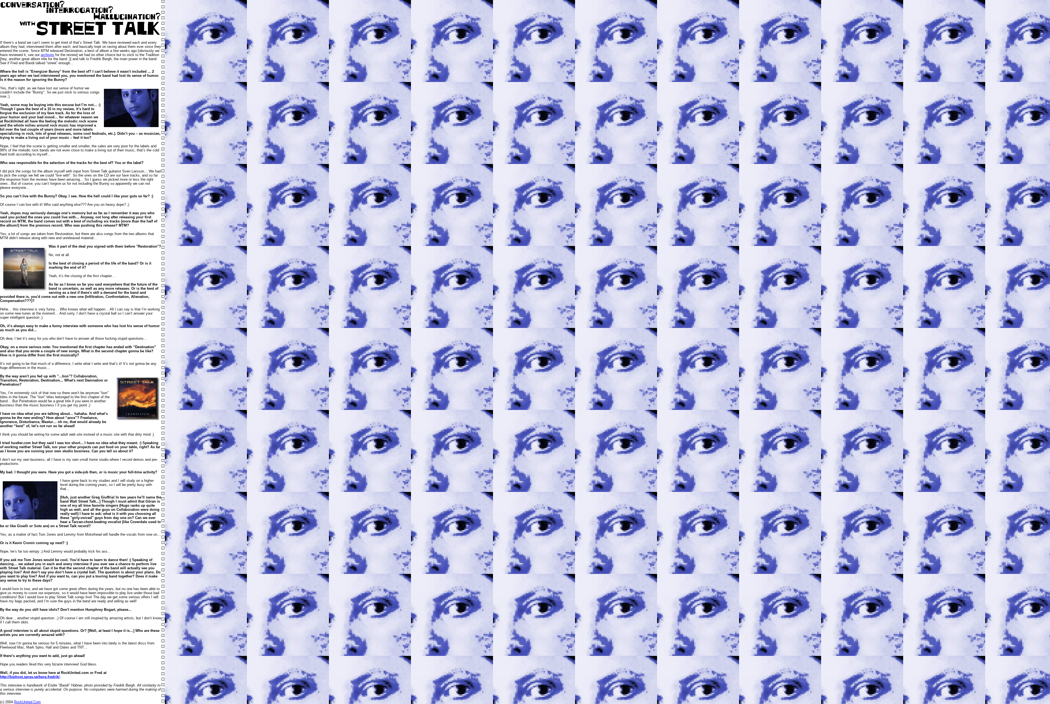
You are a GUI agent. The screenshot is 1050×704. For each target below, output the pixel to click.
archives (47, 55)
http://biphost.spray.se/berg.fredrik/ (30, 677)
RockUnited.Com (27, 702)
